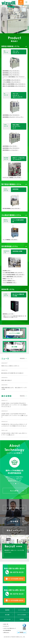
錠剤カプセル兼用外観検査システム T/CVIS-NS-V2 (14, 84)
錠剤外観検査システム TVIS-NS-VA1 (11, 74)
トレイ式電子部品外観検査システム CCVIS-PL (12, 272)
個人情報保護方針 (7, 630)
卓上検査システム (6, 270)
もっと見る (14, 491)
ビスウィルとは (7, 619)
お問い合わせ (6, 632)
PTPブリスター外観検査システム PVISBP (12, 177)
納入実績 (7, 614)
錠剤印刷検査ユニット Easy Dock (10, 150)
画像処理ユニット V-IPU (8, 313)
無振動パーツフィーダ (7, 278)
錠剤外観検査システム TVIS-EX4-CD (11, 115)
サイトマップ (6, 626)
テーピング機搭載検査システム (9, 282)
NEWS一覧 (6, 624)
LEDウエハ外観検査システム (9, 280)
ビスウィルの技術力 (21, 614)
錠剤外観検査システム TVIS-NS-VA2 (11, 72)
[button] (10, 483)
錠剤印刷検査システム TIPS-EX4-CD (11, 148)
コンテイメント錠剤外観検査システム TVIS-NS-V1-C (14, 77)
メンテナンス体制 (22, 610)
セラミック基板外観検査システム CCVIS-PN (12, 276)
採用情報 (22, 619)
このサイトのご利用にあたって (10, 628)
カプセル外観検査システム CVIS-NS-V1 (11, 82)
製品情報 (7, 610)
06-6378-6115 (17, 572)
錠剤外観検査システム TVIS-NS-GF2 (11, 70)
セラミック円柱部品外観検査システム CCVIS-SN (13, 274)
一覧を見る (22, 358)
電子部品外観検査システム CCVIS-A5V (11, 208)
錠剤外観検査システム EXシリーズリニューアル (13, 117)
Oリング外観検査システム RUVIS (10, 239)
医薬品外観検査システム (10, 46)
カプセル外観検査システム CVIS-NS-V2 (11, 80)
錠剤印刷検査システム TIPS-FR (9, 146)
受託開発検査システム (9, 246)
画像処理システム (7, 289)
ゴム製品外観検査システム (11, 215)
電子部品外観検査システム (11, 184)
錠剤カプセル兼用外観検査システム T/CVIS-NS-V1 (14, 86)
